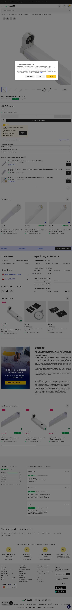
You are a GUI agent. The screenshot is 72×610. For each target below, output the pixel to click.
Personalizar (30, 76)
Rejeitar (41, 76)
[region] (36, 70)
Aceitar (51, 76)
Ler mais (41, 72)
